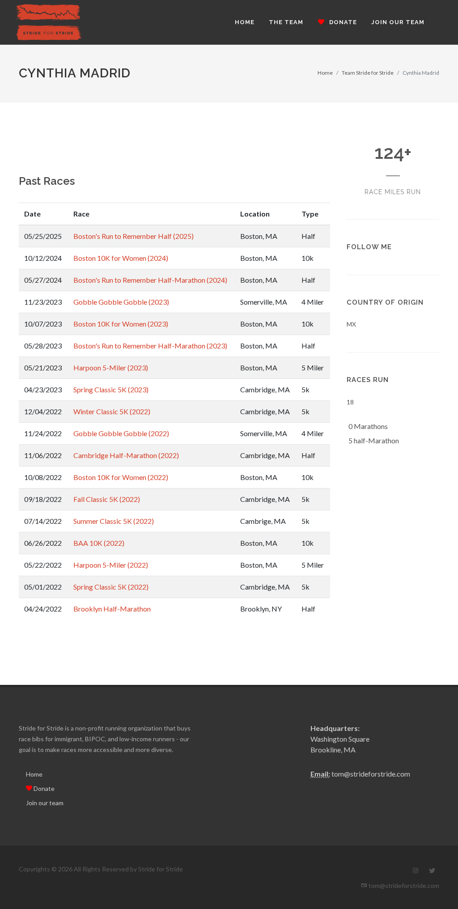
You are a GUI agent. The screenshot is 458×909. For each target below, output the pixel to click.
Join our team (45, 803)
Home (325, 72)
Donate (43, 788)
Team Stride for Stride (368, 72)
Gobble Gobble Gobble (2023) (121, 301)
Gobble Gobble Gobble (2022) (121, 433)
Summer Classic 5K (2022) (113, 521)
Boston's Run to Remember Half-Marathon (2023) (150, 345)
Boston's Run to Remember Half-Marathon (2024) (150, 280)
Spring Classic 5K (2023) (110, 389)
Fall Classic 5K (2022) (106, 499)
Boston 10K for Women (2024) (120, 258)
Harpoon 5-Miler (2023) (110, 367)
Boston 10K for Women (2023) (120, 323)
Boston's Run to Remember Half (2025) (133, 236)
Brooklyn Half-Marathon (112, 608)
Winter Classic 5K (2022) (111, 411)
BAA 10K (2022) (98, 543)
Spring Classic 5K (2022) (110, 586)
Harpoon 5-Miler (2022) (110, 565)
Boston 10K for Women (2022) (120, 477)
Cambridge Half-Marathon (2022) (126, 455)
